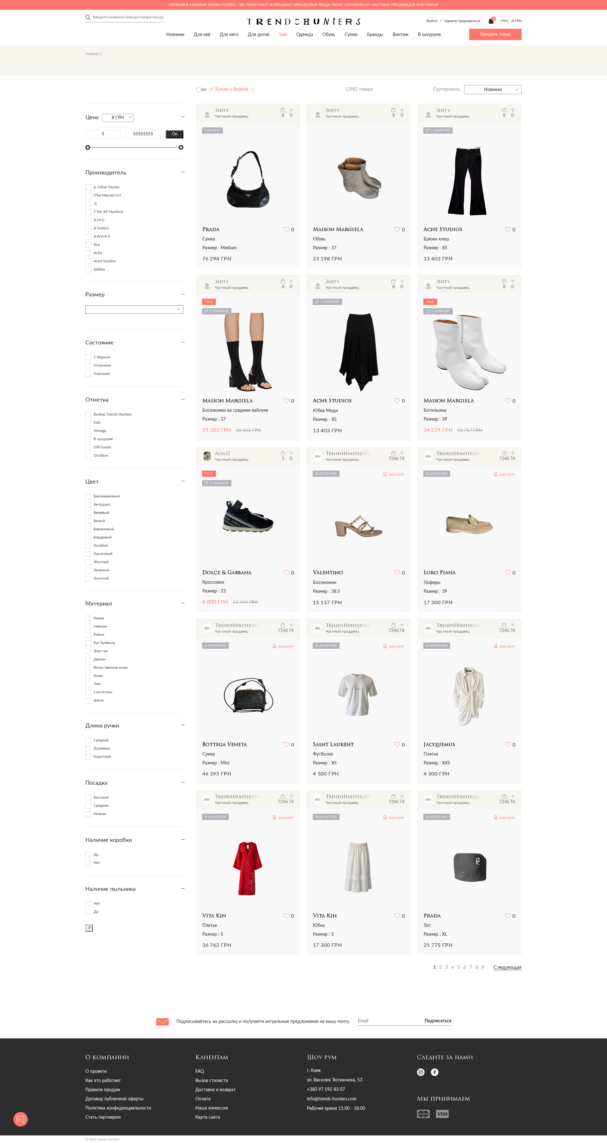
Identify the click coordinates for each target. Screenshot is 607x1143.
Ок (174, 134)
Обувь (328, 35)
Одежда (304, 35)
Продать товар (495, 34)
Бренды (375, 35)
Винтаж (400, 35)
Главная (92, 54)
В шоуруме (429, 35)
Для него (229, 35)
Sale (283, 35)
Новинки (175, 35)
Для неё (202, 35)
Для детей (258, 35)
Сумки (351, 35)
